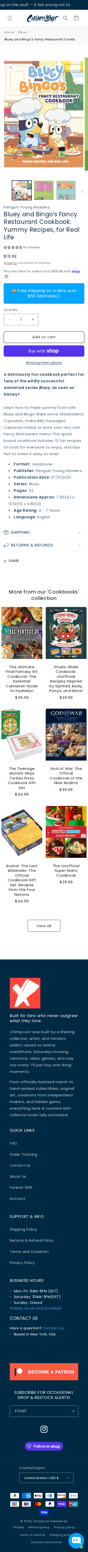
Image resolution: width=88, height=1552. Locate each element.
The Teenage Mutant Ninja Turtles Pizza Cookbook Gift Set (22, 778)
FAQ (13, 1143)
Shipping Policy (23, 1229)
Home (9, 32)
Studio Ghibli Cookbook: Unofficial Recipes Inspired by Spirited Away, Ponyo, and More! (66, 678)
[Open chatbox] (76, 1541)
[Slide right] (82, 191)
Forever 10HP (21, 1187)
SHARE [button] (14, 560)
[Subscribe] (72, 1411)
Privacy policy (64, 1527)
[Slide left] (5, 191)
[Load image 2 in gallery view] (44, 190)
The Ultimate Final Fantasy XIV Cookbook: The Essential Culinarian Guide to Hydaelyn (22, 678)
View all (44, 925)
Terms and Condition (29, 1251)
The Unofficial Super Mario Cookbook (66, 870)
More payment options (44, 363)
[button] (9, 18)
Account (17, 1198)
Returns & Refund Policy (32, 1240)
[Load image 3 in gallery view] (66, 190)
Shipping (10, 263)
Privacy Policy (22, 1262)
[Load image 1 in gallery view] (22, 190)
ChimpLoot (41, 1521)
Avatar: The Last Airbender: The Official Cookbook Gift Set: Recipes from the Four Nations (22, 880)
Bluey (22, 32)
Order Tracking (23, 1154)
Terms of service (32, 1535)
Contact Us (20, 1165)
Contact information (46, 1542)
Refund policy (39, 1527)
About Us (18, 1176)
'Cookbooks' (63, 591)
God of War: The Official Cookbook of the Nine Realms (66, 775)
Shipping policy (61, 1535)
